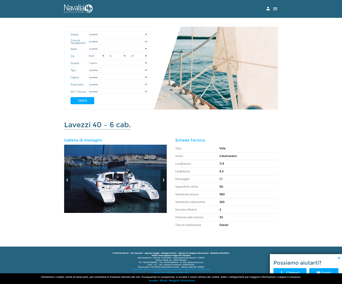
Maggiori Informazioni (182, 280)
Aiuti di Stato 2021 (180, 272)
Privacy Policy (152, 269)
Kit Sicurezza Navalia (170, 269)
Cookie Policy (138, 269)
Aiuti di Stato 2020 (162, 272)
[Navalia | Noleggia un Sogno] (78, 11)
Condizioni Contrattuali (191, 269)
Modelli (206, 269)
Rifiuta (163, 280)
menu (275, 8)
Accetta (153, 280)
